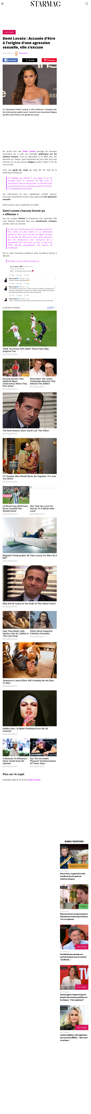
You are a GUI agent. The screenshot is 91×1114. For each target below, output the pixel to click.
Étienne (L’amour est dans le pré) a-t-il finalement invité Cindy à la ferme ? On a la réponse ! (74, 916)
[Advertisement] (45, 24)
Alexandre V (23, 53)
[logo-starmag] (45, 4)
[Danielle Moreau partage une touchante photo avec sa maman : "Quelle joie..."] (74, 937)
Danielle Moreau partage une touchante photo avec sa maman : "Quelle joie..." (73, 957)
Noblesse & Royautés (78, 866)
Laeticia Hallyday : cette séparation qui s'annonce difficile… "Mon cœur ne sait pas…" (74, 1037)
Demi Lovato (29, 151)
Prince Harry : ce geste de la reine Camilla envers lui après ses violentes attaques (72, 876)
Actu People (82, 947)
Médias (83, 906)
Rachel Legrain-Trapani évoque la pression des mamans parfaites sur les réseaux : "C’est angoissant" (73, 997)
